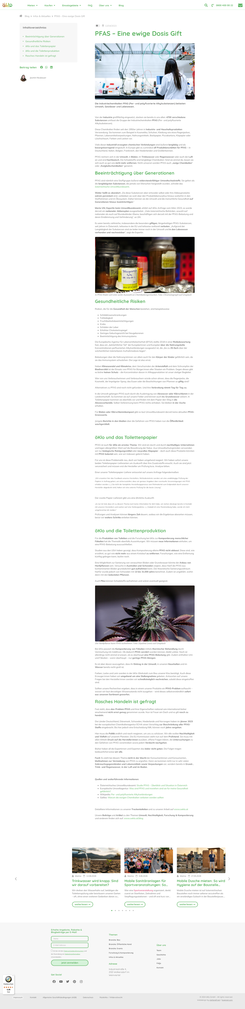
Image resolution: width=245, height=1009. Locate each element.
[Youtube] (61, 981)
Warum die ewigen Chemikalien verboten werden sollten (136, 797)
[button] (41, 67)
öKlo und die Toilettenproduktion (42, 50)
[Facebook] (54, 981)
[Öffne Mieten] (37, 5)
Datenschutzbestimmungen (74, 951)
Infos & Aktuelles (42, 16)
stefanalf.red (215, 1000)
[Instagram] (81, 981)
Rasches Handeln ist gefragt (40, 55)
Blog (27, 16)
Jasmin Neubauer (38, 77)
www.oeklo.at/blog (133, 818)
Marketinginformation (72, 954)
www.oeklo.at (181, 809)
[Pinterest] (74, 981)
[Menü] (12, 976)
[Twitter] (68, 981)
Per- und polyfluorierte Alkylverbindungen (131, 794)
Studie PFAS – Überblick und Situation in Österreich (162, 785)
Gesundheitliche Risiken (38, 41)
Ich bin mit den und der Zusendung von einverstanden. (69, 954)
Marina (78, 876)
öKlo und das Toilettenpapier (40, 46)
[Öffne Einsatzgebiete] (80, 5)
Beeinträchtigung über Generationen (44, 36)
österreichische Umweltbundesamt (112, 186)
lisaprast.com (227, 1000)
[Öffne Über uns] (111, 5)
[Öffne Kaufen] (54, 5)
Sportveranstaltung (143, 890)
